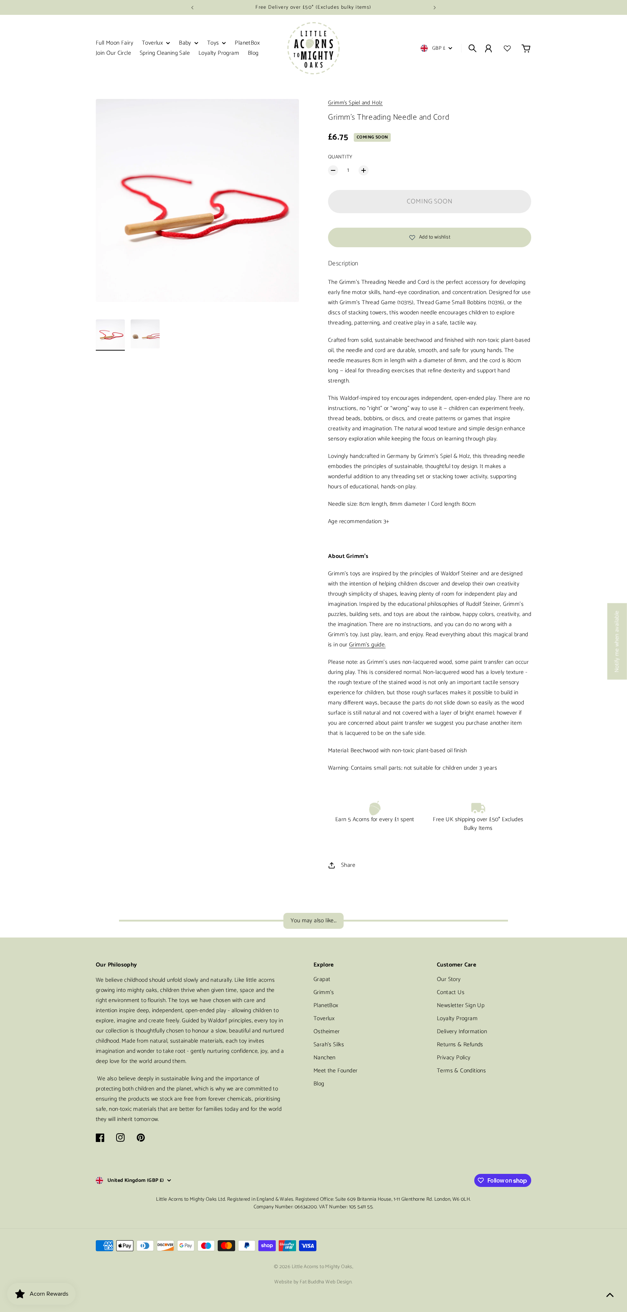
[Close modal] (454, 601)
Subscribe (419, 694)
